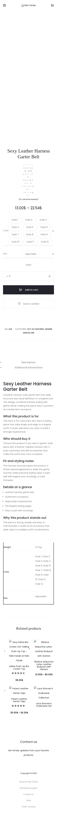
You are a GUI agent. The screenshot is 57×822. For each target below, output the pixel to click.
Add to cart (31, 289)
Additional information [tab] (29, 367)
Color (6, 230)
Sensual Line (28, 332)
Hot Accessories (35, 329)
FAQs (28, 800)
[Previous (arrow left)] (5, 411)
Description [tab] (28, 362)
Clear (28, 264)
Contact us (28, 794)
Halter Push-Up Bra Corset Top (19, 667)
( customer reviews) (28, 199)
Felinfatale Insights (28, 788)
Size (5, 254)
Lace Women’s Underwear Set (44, 705)
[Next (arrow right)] (51, 411)
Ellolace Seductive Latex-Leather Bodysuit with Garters (44, 665)
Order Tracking (28, 806)
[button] (15, 220)
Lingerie (48, 329)
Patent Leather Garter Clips (19, 700)
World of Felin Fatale (28, 782)
